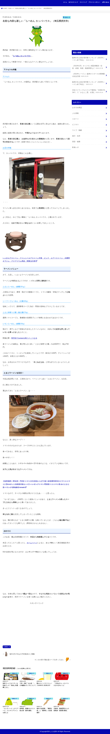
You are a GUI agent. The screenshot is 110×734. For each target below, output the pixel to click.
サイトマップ (83, 2)
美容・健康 (76, 141)
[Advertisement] (37, 622)
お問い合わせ (105, 2)
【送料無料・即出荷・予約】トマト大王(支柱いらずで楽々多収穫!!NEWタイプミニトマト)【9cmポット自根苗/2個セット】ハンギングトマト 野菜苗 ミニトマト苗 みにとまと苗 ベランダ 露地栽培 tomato (36, 484)
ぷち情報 (75, 113)
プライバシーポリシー (94, 2)
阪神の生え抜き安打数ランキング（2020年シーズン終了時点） (88, 83)
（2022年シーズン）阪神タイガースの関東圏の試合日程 (88, 75)
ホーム (65, 2)
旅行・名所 (76, 136)
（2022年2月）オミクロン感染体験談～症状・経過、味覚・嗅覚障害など (87, 67)
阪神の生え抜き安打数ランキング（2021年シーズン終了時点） (88, 59)
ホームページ (32, 543)
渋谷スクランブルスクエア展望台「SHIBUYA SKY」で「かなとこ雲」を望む (88, 91)
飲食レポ (7, 647)
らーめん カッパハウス (22, 56)
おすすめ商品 (77, 107)
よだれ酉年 (9, 3)
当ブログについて (73, 2)
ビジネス (75, 124)
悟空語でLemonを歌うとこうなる (24, 338)
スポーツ (75, 119)
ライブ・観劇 (77, 130)
